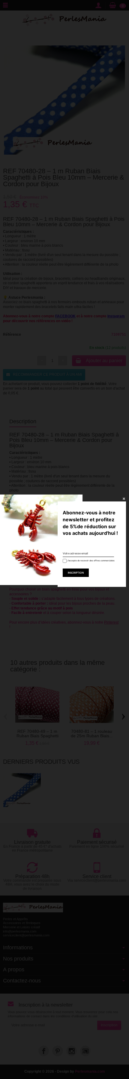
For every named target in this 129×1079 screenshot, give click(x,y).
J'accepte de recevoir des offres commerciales (89, 560)
